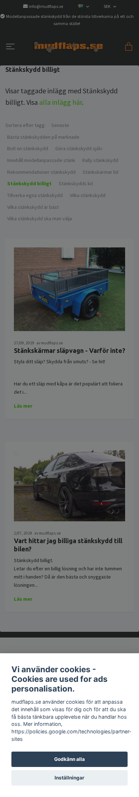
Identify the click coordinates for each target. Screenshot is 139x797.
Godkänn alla (69, 759)
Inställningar (69, 778)
